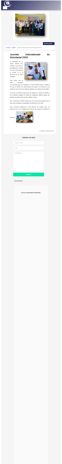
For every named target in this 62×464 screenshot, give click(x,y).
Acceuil (8, 47)
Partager (48, 43)
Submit (28, 174)
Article (14, 47)
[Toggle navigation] (5, 7)
